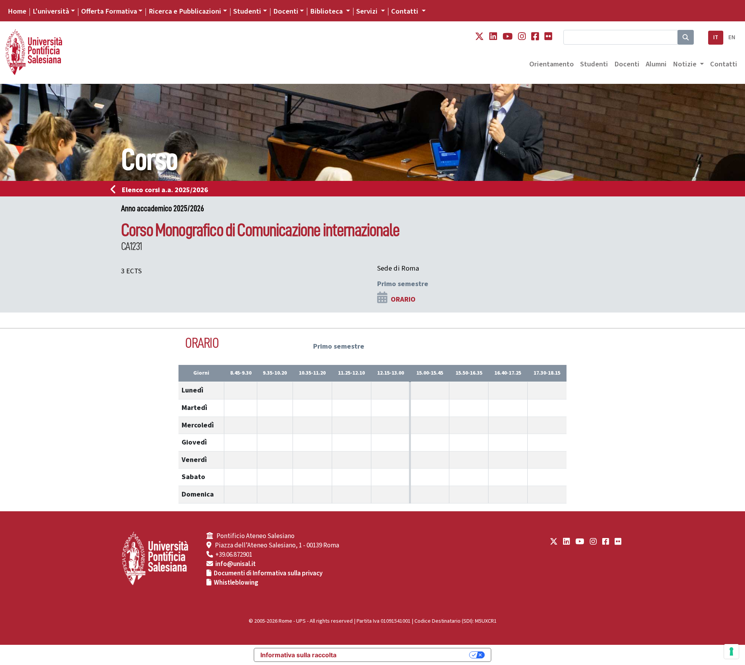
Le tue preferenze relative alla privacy (406, 655)
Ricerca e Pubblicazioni (185, 11)
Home (17, 11)
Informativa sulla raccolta (298, 655)
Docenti (285, 11)
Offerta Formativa (109, 11)
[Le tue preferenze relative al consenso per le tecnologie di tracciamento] (731, 651)
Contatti (723, 64)
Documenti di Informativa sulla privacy (268, 573)
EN (731, 37)
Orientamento (551, 64)
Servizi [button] (367, 11)
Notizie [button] (685, 64)
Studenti (247, 11)
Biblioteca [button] (327, 11)
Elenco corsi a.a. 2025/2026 (165, 190)
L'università (51, 11)
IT (715, 37)
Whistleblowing (236, 582)
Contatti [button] (405, 11)
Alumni (656, 64)
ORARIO (403, 299)
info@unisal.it (235, 564)
